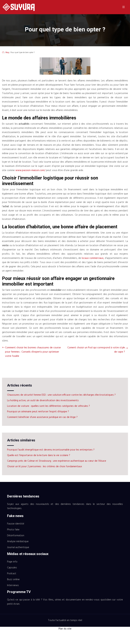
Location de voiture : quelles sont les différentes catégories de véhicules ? (48, 406)
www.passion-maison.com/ (30, 170)
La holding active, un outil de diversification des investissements (43, 400)
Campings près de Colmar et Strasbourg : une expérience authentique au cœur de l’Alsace (56, 461)
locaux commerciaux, (93, 258)
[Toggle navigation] (123, 7)
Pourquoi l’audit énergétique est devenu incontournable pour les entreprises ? (50, 450)
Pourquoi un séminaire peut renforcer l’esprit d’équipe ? (38, 412)
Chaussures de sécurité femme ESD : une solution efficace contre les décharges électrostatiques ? (61, 395)
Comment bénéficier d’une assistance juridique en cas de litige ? (42, 417)
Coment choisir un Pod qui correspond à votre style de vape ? (96, 350)
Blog (7, 52)
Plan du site (65, 629)
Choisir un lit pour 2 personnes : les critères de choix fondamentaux (44, 467)
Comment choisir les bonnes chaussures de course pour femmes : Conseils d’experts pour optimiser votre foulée (33, 352)
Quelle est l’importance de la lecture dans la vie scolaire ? (38, 455)
